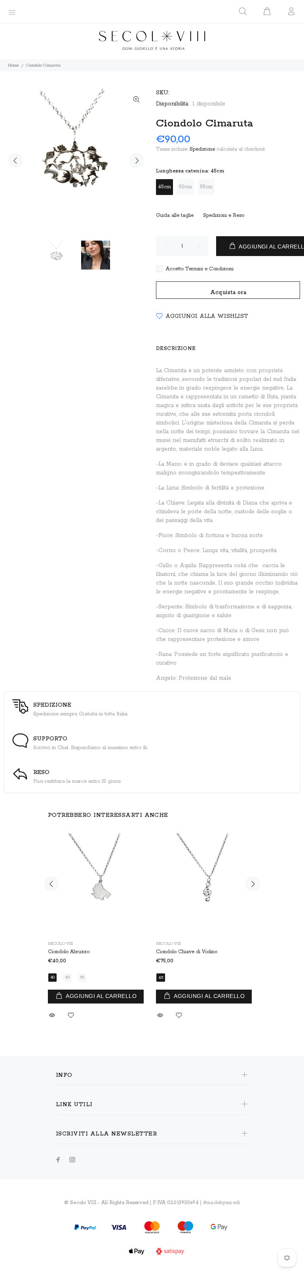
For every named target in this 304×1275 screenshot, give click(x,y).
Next (136, 160)
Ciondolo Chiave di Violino (186, 952)
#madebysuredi (221, 1203)
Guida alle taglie (175, 215)
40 (52, 977)
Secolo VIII (60, 943)
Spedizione (202, 149)
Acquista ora (228, 292)
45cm (164, 187)
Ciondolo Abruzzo (68, 952)
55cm (206, 187)
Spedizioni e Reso (223, 215)
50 (82, 977)
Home (13, 65)
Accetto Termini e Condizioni (200, 269)
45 (67, 977)
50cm (185, 187)
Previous (15, 160)
